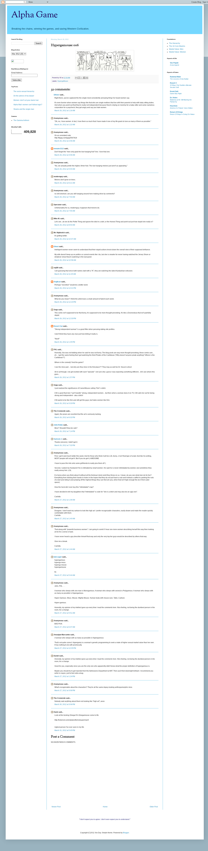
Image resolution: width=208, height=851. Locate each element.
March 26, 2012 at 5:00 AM (64, 169)
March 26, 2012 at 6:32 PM (64, 417)
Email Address (16, 73)
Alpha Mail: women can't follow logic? (27, 105)
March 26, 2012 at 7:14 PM (64, 431)
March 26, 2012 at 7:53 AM (64, 197)
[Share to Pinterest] (87, 77)
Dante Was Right (176, 93)
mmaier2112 (59, 149)
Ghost (56, 247)
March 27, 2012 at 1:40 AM (64, 519)
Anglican (57, 282)
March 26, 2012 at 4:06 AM (64, 155)
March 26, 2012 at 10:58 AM (65, 260)
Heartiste (173, 106)
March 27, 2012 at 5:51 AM (64, 613)
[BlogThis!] (79, 77)
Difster (56, 95)
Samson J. (58, 439)
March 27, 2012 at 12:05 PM (65, 648)
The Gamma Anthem (21, 120)
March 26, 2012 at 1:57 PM (64, 377)
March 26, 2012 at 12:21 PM (65, 288)
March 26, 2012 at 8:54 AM (64, 225)
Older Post (154, 807)
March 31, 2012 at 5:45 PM (64, 730)
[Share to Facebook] (84, 77)
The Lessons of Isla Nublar (179, 79)
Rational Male (175, 77)
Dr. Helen (173, 98)
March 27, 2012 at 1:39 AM (64, 500)
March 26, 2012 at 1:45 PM (64, 342)
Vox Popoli (174, 63)
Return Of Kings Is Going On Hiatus (182, 114)
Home (105, 807)
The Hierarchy (174, 43)
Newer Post (56, 807)
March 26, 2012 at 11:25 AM (65, 274)
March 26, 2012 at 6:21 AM (64, 183)
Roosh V (173, 83)
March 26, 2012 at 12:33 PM (65, 318)
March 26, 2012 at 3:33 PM (64, 403)
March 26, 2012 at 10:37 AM (65, 239)
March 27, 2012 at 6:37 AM (64, 627)
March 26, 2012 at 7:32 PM (64, 445)
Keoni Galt (174, 91)
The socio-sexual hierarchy (23, 91)
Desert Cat (58, 326)
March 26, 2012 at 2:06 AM (64, 141)
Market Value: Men (176, 49)
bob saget (58, 557)
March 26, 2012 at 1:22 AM (64, 125)
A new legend (174, 65)
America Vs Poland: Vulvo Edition (181, 108)
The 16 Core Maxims (177, 46)
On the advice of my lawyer (23, 96)
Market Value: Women (177, 52)
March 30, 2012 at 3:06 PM (64, 704)
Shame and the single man (23, 109)
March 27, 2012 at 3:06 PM (64, 690)
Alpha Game (34, 15)
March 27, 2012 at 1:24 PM (64, 676)
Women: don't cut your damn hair (26, 100)
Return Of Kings (176, 112)
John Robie (58, 425)
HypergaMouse (62, 81)
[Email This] (76, 77)
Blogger (126, 833)
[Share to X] (81, 77)
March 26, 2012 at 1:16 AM (64, 111)
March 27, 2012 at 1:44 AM (64, 549)
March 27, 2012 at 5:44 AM (64, 575)
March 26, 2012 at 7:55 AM (64, 211)
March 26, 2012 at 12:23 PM (65, 302)
